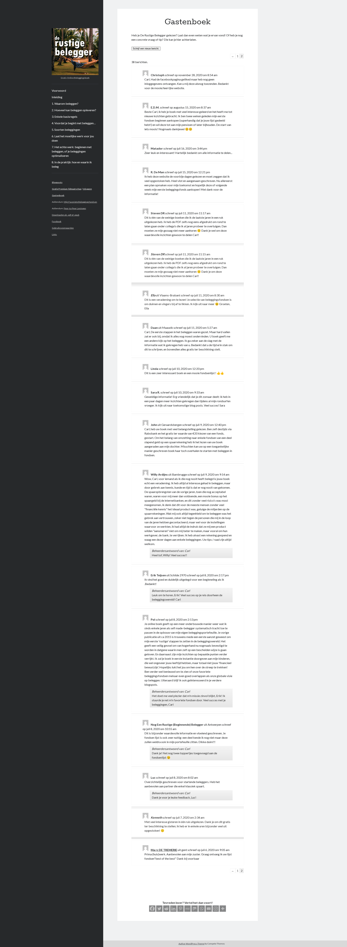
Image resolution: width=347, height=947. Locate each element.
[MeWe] (187, 908)
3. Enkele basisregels (64, 116)
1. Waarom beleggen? (65, 103)
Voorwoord (59, 90)
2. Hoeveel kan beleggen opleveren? (74, 110)
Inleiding (57, 97)
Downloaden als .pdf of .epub (65, 215)
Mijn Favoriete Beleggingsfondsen (80, 202)
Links (54, 234)
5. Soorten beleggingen (66, 129)
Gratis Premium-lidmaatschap (66, 189)
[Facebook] (152, 908)
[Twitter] (159, 908)
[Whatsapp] (201, 908)
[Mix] (194, 908)
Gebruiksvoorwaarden (63, 228)
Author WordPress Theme (191, 943)
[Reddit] (166, 908)
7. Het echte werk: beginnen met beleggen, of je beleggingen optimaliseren (72, 151)
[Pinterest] (180, 908)
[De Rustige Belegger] (75, 74)
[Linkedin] (173, 908)
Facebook (56, 221)
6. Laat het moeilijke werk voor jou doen (73, 138)
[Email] (208, 908)
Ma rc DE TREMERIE (164, 850)
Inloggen (87, 189)
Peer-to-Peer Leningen (75, 208)
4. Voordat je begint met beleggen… (74, 123)
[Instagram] (216, 908)
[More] (223, 908)
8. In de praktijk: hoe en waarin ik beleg (72, 164)
